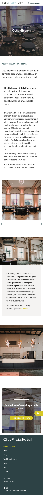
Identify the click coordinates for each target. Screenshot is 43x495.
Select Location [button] (34, 3)
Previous (2, 224)
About (6, 472)
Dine (5, 455)
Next (41, 224)
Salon (5, 463)
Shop (5, 467)
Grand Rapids (9, 446)
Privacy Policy (9, 481)
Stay (5, 451)
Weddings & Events (10, 459)
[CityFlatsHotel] (13, 3)
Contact (7, 478)
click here (24, 308)
